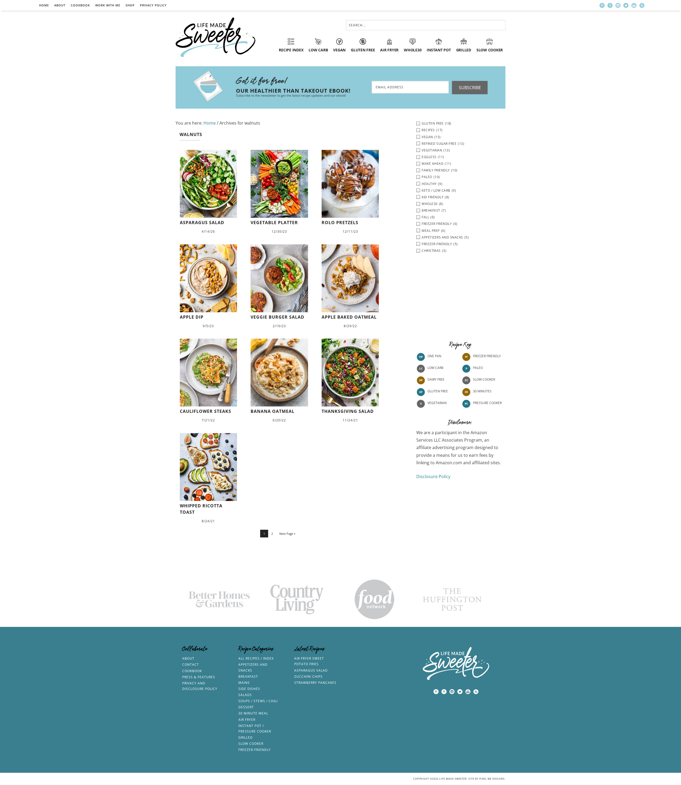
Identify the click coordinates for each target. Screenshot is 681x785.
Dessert (246, 707)
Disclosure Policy (433, 476)
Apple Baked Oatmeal (349, 317)
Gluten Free (437, 391)
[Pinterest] (602, 5)
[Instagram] (618, 5)
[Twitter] (626, 5)
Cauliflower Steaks (205, 411)
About (59, 5)
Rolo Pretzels (340, 222)
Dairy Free (436, 379)
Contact (190, 664)
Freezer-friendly (254, 749)
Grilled (245, 737)
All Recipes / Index (256, 658)
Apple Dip (192, 317)
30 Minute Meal (253, 713)
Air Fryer (246, 719)
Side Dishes (249, 689)
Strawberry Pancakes (315, 682)
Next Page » (287, 534)
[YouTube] (634, 5)
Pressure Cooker (487, 403)
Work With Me (107, 5)
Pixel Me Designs (492, 778)
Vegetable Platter (274, 222)
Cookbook (80, 5)
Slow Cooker (484, 379)
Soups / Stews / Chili (258, 701)
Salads (245, 695)
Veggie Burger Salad (277, 317)
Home (44, 5)
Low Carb (435, 367)
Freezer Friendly (487, 356)
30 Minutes (482, 391)
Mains (244, 682)
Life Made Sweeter (215, 37)
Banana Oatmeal (272, 411)
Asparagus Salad (202, 222)
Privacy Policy (153, 5)
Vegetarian (437, 403)
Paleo (478, 367)
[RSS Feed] (642, 5)
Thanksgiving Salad (348, 411)
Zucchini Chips (308, 676)
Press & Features (198, 677)
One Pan (434, 356)
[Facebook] (610, 5)
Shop (130, 5)
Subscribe (470, 88)
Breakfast (248, 676)
